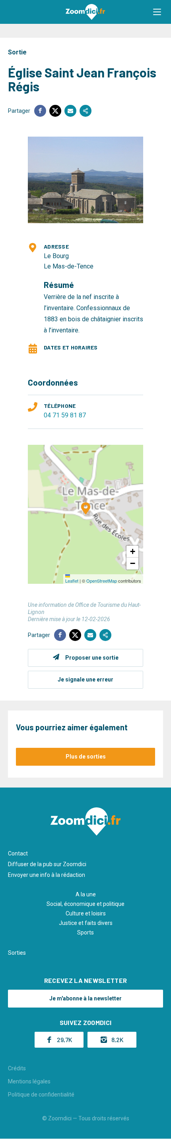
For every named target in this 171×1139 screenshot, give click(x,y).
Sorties (17, 953)
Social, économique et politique (85, 904)
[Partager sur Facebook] (40, 111)
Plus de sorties (86, 756)
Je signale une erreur (85, 679)
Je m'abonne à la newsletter (85, 998)
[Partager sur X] (55, 111)
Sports (85, 932)
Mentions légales (29, 1081)
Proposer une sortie (92, 657)
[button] (157, 12)
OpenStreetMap (101, 580)
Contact (18, 853)
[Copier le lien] (85, 111)
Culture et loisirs (86, 913)
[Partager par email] (70, 111)
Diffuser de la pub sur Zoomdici (47, 864)
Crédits (17, 1068)
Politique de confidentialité (41, 1094)
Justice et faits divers (86, 923)
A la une (86, 894)
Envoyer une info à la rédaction (46, 875)
